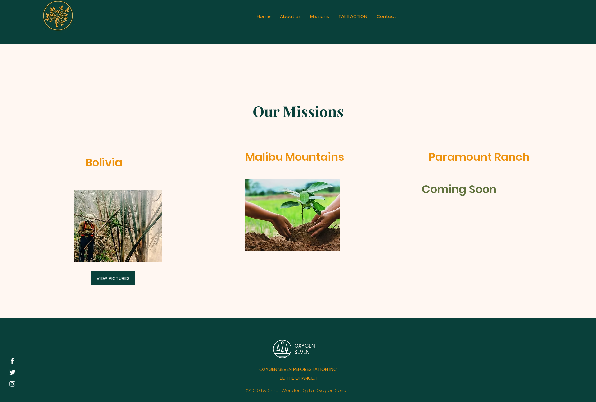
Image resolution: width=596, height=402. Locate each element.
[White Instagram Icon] (12, 384)
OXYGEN (305, 346)
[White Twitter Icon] (12, 372)
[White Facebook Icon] (12, 361)
